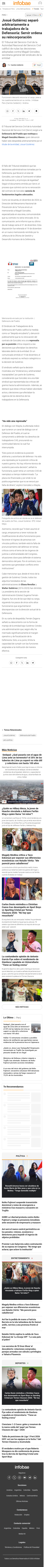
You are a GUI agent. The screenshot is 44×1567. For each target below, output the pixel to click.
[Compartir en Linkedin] (23, 111)
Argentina (17, 1490)
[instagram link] (19, 1477)
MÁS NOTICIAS (22, 1007)
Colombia (26, 1490)
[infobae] (22, 3)
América (9, 1490)
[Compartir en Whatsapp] (7, 111)
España (35, 1490)
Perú (4, 15)
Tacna (39, 9)
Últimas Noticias (22, 1501)
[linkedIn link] (35, 1477)
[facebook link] (9, 1477)
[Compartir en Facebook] (13, 111)
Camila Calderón (17, 65)
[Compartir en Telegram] (29, 111)
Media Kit (22, 1534)
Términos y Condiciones (13, 1547)
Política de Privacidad (31, 1547)
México (22, 1496)
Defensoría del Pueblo (28, 735)
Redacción (18, 1515)
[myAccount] (40, 3)
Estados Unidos (12, 1496)
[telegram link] (30, 1477)
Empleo (26, 1515)
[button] (3, 3)
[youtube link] (25, 1477)
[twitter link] (14, 1477)
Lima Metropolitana (20, 9)
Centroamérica (32, 1496)
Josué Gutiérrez (9, 735)
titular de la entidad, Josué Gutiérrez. (18, 144)
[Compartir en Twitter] (18, 111)
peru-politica (7, 740)
